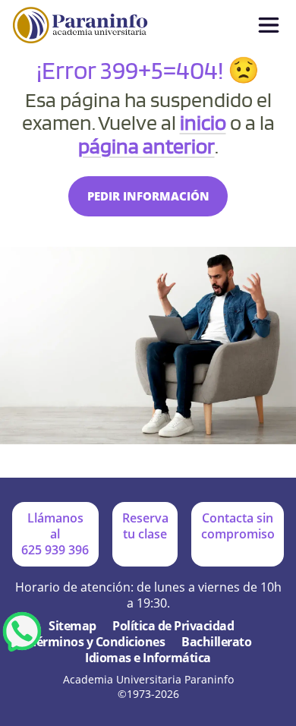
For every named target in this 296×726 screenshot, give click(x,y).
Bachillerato (216, 642)
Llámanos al (55, 534)
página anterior (146, 146)
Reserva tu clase (145, 526)
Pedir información (148, 196)
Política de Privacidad (173, 626)
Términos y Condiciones (98, 642)
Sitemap (72, 626)
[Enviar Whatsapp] (22, 631)
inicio (203, 122)
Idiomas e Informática (148, 658)
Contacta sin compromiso (238, 526)
